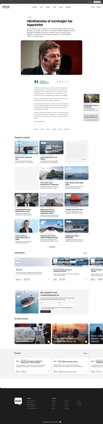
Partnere (79, 400)
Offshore (53, 406)
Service (53, 404)
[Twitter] (63, 81)
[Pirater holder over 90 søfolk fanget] (76, 177)
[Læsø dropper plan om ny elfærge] (51, 152)
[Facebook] (57, 81)
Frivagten (66, 404)
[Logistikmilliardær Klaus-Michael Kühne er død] (26, 204)
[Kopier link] (68, 81)
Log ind (90, 1)
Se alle (84, 253)
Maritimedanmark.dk (44, 82)
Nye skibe (66, 400)
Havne (53, 408)
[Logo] (6, 7)
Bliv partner (97, 1)
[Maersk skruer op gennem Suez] (26, 152)
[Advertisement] (76, 150)
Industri (53, 402)
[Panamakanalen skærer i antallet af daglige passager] (51, 230)
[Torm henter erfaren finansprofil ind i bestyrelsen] (51, 177)
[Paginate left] (15, 269)
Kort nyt (66, 402)
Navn (41, 302)
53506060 (32, 406)
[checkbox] (40, 308)
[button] (100, 91)
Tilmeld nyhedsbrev (45, 311)
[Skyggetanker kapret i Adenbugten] (76, 230)
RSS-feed (79, 402)
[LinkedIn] (60, 81)
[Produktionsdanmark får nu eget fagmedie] (92, 102)
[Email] (65, 81)
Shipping (54, 400)
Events (65, 406)
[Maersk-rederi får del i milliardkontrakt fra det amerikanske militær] (51, 205)
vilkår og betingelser (66, 307)
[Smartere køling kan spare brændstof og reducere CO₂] (92, 117)
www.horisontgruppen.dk (32, 408)
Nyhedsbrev (79, 404)
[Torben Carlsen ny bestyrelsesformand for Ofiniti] (26, 231)
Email (59, 302)
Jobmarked (66, 408)
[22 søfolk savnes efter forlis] (76, 203)
